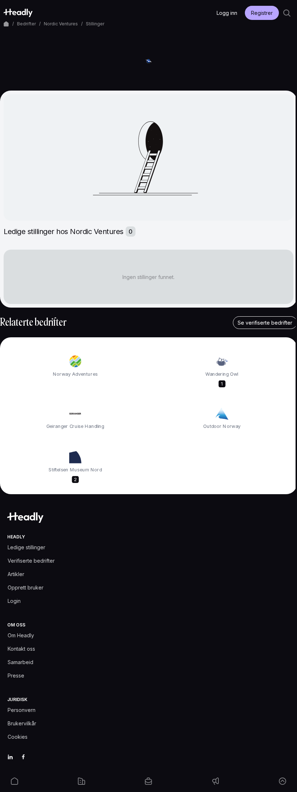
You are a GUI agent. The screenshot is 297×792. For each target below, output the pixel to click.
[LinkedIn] (10, 756)
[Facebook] (23, 756)
